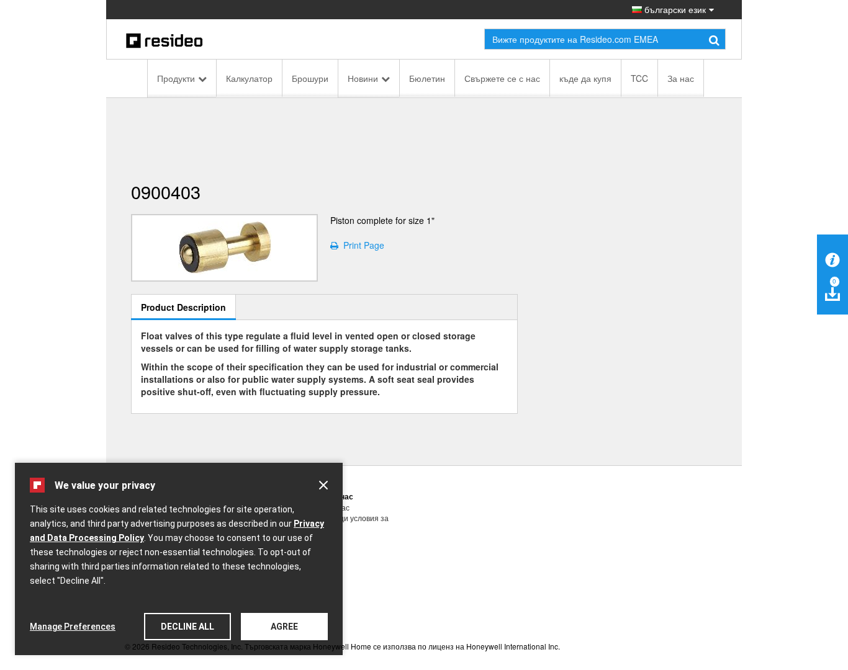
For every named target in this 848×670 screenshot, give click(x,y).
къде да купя (585, 78)
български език (674, 9)
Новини (363, 78)
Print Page (361, 245)
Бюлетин (427, 78)
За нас (680, 78)
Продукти (176, 78)
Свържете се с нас (502, 78)
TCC (639, 78)
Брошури (310, 78)
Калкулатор (249, 78)
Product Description (183, 307)
